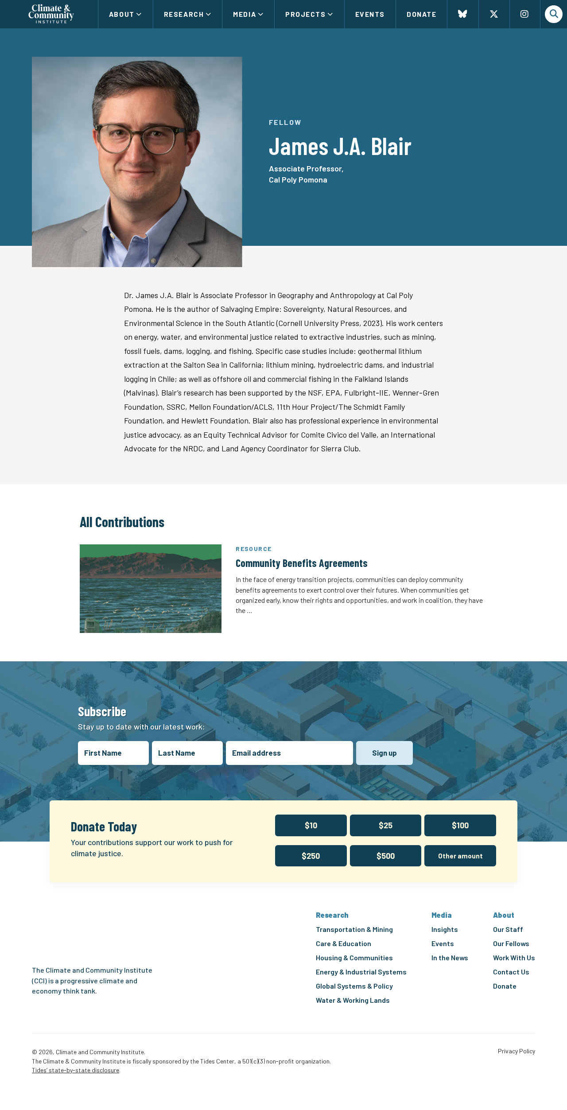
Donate (421, 14)
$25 (385, 825)
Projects (305, 14)
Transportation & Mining (354, 929)
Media (244, 14)
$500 (386, 856)
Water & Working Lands (353, 1000)
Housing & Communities (354, 957)
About (122, 14)
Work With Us (514, 957)
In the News (449, 957)
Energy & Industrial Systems (361, 971)
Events (370, 14)
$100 (460, 825)
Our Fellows (511, 943)
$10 (311, 825)
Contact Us (511, 971)
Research (184, 14)
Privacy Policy (516, 1051)
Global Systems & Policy (354, 986)
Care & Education (343, 943)
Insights (444, 929)
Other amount (460, 856)
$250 (311, 856)
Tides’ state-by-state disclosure (75, 1070)
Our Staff (508, 929)
